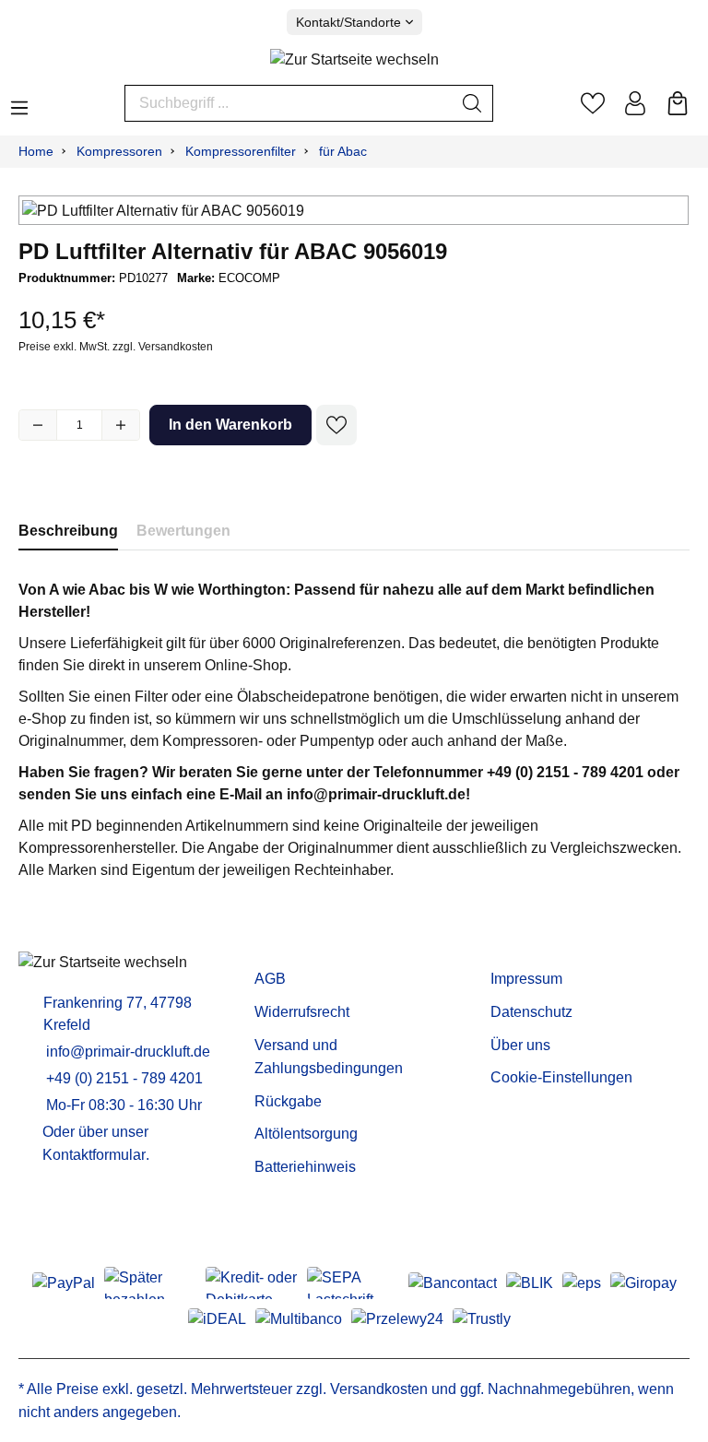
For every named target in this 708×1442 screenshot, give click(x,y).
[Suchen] (472, 103)
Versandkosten (379, 1389)
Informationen (545, 949)
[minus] (37, 425)
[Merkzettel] (593, 103)
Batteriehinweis (305, 1167)
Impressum (526, 979)
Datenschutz (531, 1012)
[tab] (68, 530)
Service (283, 949)
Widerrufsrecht (301, 1012)
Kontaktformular (94, 1155)
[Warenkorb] (678, 103)
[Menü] (19, 102)
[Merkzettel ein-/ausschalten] (336, 425)
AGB (270, 979)
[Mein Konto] (635, 103)
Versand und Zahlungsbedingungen (328, 1057)
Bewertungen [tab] (183, 530)
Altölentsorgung (306, 1133)
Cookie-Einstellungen (561, 1077)
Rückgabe (288, 1101)
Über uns (520, 1045)
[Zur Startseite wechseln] (354, 60)
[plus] (120, 425)
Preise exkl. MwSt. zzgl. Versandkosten (115, 346)
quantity (79, 425)
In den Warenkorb (230, 424)
